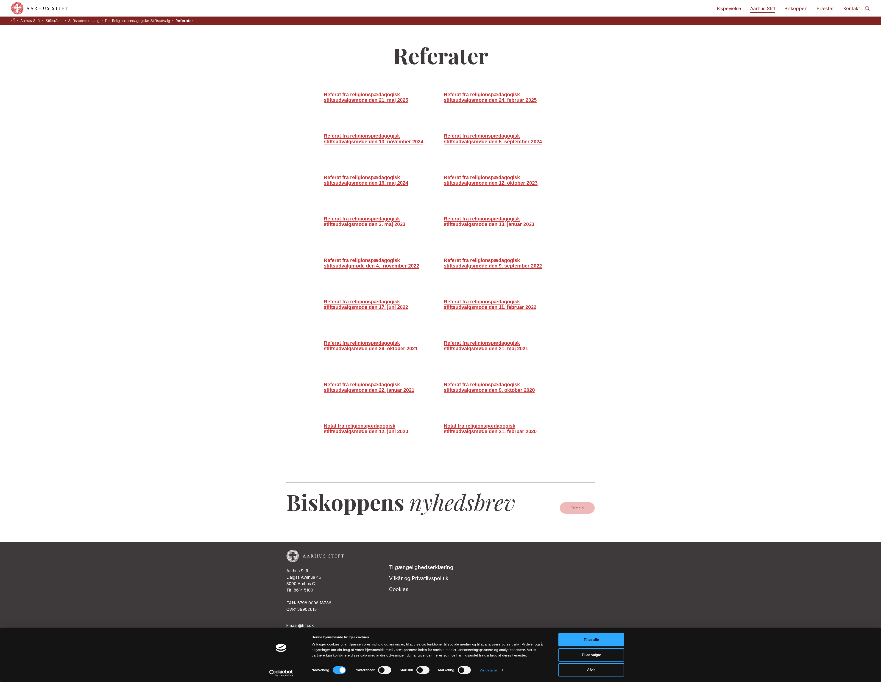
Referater (184, 21)
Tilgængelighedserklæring (421, 567)
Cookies (398, 589)
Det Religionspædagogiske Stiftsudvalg (137, 21)
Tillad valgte (591, 655)
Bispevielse (729, 8)
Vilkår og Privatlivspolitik (418, 578)
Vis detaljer (489, 670)
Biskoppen (795, 8)
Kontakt (851, 8)
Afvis (591, 670)
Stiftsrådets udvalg (83, 21)
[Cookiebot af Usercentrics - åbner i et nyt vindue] (281, 673)
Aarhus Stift (762, 8)
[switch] (384, 670)
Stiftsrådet (54, 21)
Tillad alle (591, 640)
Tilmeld (577, 508)
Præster (825, 8)
